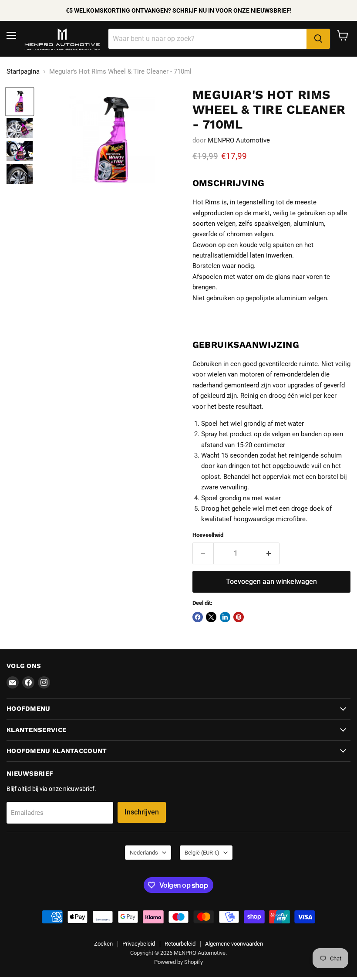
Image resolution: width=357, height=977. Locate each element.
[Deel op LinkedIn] (225, 617)
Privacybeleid (138, 943)
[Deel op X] (211, 617)
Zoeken (103, 943)
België (202, 852)
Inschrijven (142, 812)
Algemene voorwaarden (234, 943)
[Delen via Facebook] (197, 617)
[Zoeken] (318, 39)
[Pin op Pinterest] (238, 617)
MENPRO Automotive (239, 140)
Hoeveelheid (207, 535)
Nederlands (144, 852)
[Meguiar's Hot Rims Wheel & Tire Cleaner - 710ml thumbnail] (20, 101)
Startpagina (23, 71)
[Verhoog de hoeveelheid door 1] (269, 553)
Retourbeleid (180, 943)
